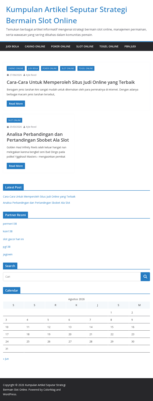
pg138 (6, 246)
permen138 (10, 223)
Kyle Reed (31, 75)
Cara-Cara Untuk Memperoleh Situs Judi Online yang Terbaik (71, 82)
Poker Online (60, 46)
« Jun (6, 358)
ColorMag (49, 389)
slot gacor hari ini (13, 239)
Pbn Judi (130, 46)
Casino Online (35, 46)
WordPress (9, 394)
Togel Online (108, 46)
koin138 (8, 231)
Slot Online (84, 46)
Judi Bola (12, 46)
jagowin (8, 254)
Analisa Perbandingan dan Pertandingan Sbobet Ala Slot (38, 137)
